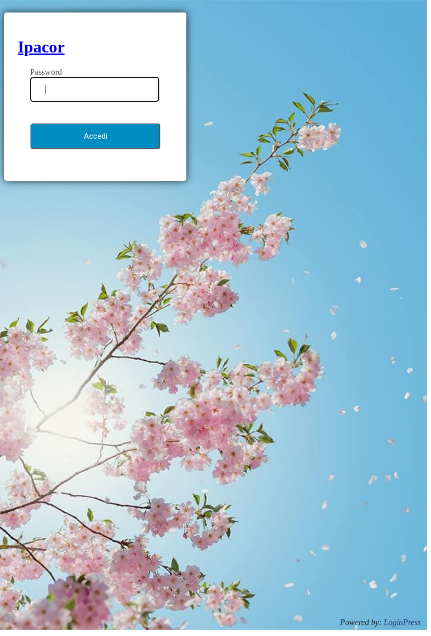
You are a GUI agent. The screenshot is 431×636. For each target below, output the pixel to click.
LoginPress (402, 622)
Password (46, 72)
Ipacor (41, 46)
